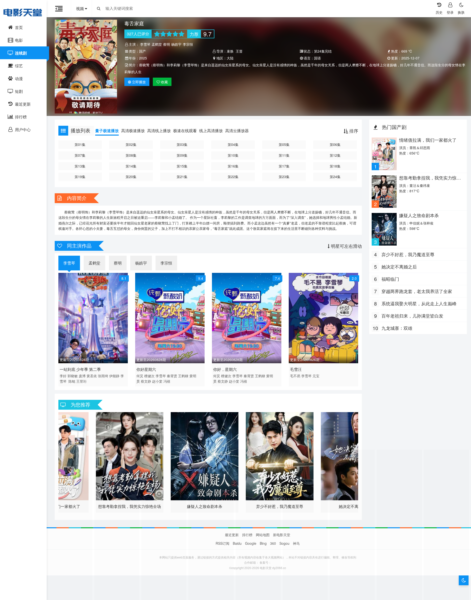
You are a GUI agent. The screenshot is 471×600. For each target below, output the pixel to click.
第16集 (233, 166)
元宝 (316, 375)
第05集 (284, 144)
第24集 (335, 176)
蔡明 (166, 44)
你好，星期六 (225, 369)
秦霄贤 (172, 375)
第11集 (284, 155)
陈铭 (71, 381)
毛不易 (295, 375)
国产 (142, 51)
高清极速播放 (133, 130)
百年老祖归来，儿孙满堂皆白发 (412, 315)
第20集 (131, 176)
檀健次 (149, 375)
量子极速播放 (107, 130)
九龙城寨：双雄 (396, 328)
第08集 (131, 155)
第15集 (182, 166)
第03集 (182, 144)
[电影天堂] (23, 12)
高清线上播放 (159, 130)
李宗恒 (188, 44)
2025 (143, 58)
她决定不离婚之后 (399, 266)
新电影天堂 (281, 534)
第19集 (80, 176)
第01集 (80, 144)
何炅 (139, 375)
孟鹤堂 (157, 44)
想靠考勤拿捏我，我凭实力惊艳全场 (430, 180)
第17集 (284, 166)
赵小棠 (157, 381)
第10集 (233, 155)
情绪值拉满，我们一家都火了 (428, 140)
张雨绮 (103, 375)
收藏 (164, 81)
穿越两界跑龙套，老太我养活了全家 (416, 291)
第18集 (335, 166)
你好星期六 (146, 369)
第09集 (182, 155)
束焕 (230, 51)
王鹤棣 (183, 375)
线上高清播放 (211, 130)
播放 (139, 81)
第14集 (131, 166)
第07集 (80, 155)
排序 (353, 130)
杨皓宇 (176, 44)
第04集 (233, 144)
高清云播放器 (237, 130)
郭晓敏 (72, 375)
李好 (63, 375)
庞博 (82, 375)
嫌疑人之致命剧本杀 (419, 215)
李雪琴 (145, 44)
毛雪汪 (296, 369)
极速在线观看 (185, 130)
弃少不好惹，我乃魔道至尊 (407, 254)
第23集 (284, 176)
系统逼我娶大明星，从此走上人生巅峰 (419, 303)
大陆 (230, 58)
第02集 (131, 144)
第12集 (335, 155)
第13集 (80, 166)
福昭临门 (390, 279)
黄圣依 (92, 375)
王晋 (239, 51)
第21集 (182, 176)
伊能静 (114, 375)
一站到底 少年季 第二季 (80, 369)
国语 (317, 58)
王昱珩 (81, 381)
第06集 (335, 144)
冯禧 (166, 381)
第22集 (233, 176)
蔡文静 (146, 381)
